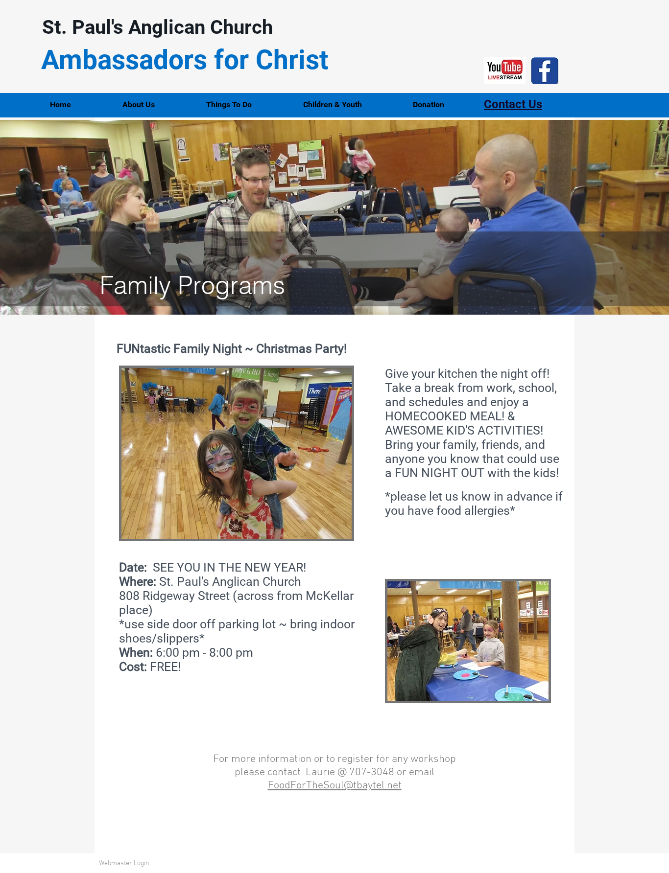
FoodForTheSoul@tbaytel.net (335, 785)
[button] (157, 105)
